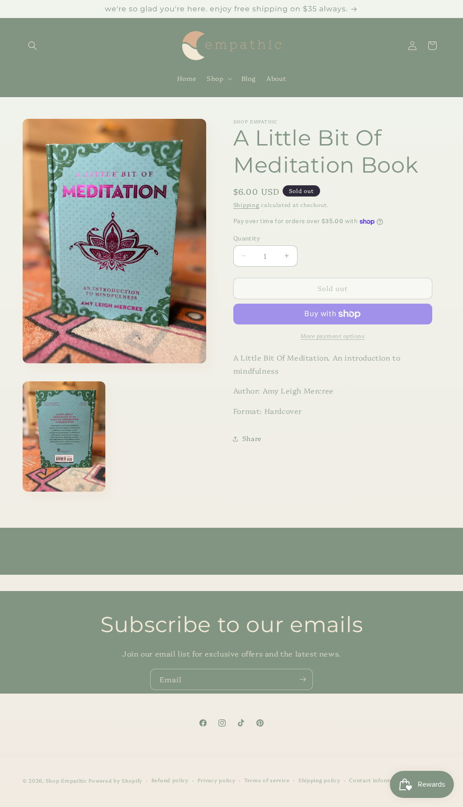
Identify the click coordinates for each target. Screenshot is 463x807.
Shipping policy (319, 780)
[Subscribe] (302, 679)
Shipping (246, 204)
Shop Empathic (66, 780)
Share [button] (251, 438)
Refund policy (170, 780)
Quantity (246, 238)
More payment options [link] (332, 335)
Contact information (377, 780)
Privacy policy (217, 780)
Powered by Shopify (115, 780)
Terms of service (266, 780)
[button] (33, 46)
